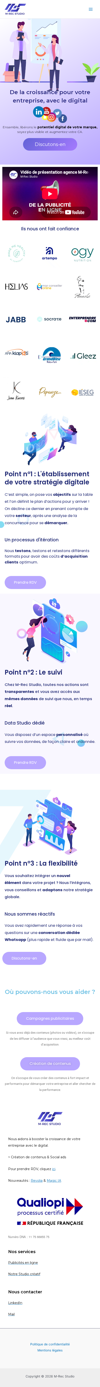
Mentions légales (50, 1350)
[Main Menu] (91, 9)
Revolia (37, 1180)
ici (53, 1169)
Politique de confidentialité (50, 1344)
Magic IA (54, 1180)
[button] (50, 144)
